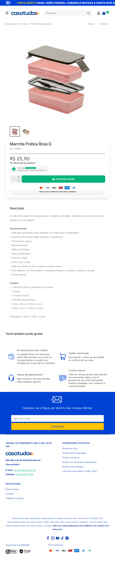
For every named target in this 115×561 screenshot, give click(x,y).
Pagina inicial (11, 24)
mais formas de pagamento (24, 163)
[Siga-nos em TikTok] (62, 538)
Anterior (91, 24)
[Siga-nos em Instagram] (52, 538)
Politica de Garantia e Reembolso (79, 462)
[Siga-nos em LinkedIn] (67, 538)
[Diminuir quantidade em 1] (18, 180)
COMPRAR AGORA (65, 179)
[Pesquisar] (88, 13)
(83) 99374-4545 (24, 474)
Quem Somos (12, 489)
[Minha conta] (98, 12)
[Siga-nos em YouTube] (57, 538)
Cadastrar (57, 426)
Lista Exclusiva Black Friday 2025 (79, 471)
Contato (10, 493)
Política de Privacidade (74, 453)
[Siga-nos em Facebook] (48, 538)
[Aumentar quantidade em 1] (18, 177)
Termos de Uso (69, 448)
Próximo (103, 24)
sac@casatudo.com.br (25, 470)
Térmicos (24, 24)
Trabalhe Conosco (15, 498)
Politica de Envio (71, 457)
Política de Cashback (73, 466)
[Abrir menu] (7, 13)
